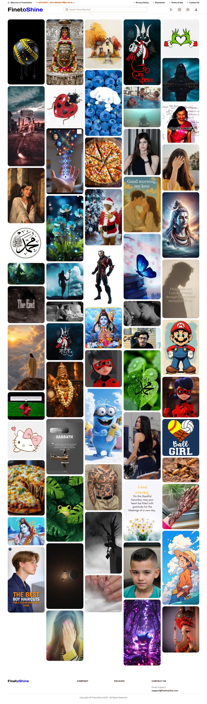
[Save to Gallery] (42, 28)
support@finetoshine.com (165, 690)
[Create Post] (188, 9)
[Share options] (42, 22)
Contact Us (194, 2)
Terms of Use (177, 2)
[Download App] (171, 9)
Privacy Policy (142, 2)
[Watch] (179, 9)
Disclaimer (160, 2)
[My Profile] (196, 9)
